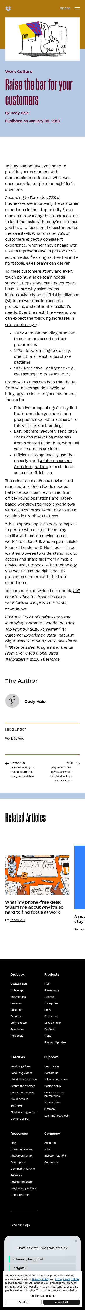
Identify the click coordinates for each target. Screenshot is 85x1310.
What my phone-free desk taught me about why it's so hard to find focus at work (34, 907)
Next (61, 771)
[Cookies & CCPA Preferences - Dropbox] (42, 1289)
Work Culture (18, 71)
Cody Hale (20, 113)
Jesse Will (17, 920)
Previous (23, 769)
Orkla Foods (42, 486)
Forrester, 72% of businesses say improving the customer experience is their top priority (42, 203)
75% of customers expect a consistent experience (37, 239)
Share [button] (65, 8)
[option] (34, 888)
